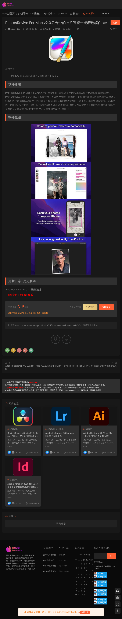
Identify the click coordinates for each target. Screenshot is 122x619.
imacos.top (14, 29)
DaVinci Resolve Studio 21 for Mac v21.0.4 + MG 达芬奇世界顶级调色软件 (23, 435)
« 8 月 (77, 594)
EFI (62, 13)
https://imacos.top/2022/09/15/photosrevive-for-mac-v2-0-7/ (51, 325)
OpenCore (63, 566)
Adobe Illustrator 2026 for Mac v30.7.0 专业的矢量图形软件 (98, 434)
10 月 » (83, 594)
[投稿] (90, 22)
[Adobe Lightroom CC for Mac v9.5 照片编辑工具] (61, 416)
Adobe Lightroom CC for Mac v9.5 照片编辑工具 (60, 434)
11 (89, 568)
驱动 (49, 13)
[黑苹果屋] (9, 4)
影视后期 (47, 29)
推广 (115, 29)
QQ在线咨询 (98, 566)
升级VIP (90, 307)
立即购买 (106, 307)
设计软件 (56, 29)
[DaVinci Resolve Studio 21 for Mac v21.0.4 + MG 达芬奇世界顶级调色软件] (23, 416)
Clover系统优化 (49, 566)
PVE (106, 13)
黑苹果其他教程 (49, 555)
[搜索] (97, 22)
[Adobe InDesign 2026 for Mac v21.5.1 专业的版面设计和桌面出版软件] (23, 467)
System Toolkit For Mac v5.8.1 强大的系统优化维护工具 (90, 365)
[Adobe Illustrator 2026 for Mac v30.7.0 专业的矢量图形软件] (99, 416)
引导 (22, 13)
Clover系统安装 (49, 571)
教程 (75, 13)
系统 (36, 13)
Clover (62, 555)
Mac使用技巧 (48, 560)
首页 (12, 13)
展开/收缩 (36, 289)
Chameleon (64, 571)
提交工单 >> (99, 562)
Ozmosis (62, 560)
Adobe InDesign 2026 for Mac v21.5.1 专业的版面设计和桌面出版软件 (23, 485)
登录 (63, 523)
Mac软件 (91, 13)
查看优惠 (84, 612)
